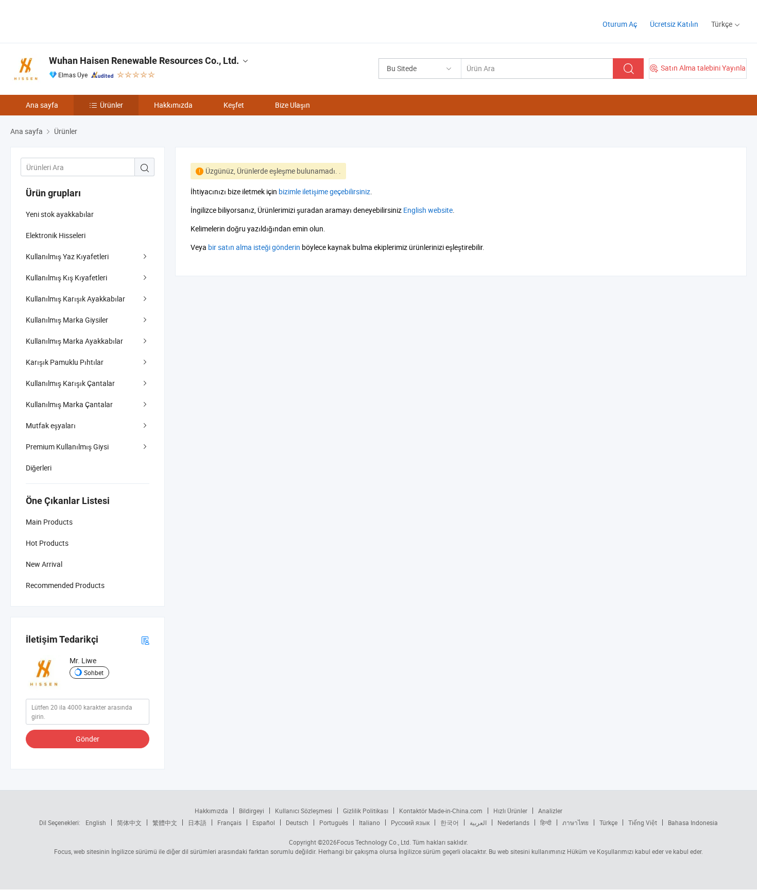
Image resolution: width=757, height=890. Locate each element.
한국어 (449, 822)
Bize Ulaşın (292, 105)
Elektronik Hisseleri (55, 235)
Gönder (87, 739)
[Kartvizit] (145, 640)
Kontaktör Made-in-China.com (441, 811)
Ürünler (111, 105)
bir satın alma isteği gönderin (254, 247)
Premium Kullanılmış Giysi (67, 446)
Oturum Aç (620, 24)
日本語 (197, 822)
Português (333, 822)
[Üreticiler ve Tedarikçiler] (76, 20)
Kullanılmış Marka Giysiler (67, 320)
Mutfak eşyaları (51, 425)
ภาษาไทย (575, 822)
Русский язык (410, 822)
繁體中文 (164, 822)
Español (263, 822)
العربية (478, 822)
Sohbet (94, 672)
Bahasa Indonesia (693, 822)
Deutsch (297, 822)
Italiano (369, 822)
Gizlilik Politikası (365, 811)
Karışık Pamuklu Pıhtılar (65, 362)
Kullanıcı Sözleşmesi (303, 811)
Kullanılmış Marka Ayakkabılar (74, 341)
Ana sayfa (42, 105)
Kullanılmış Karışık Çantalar (70, 383)
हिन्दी (546, 822)
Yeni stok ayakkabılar (60, 214)
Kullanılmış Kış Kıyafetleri (66, 277)
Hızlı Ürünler (510, 811)
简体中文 (129, 822)
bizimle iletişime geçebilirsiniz (324, 191)
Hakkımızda (173, 105)
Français (229, 822)
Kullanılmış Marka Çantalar (69, 404)
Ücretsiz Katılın (674, 24)
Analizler (550, 811)
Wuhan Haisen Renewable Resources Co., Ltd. (144, 60)
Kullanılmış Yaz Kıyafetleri (67, 256)
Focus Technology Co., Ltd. (374, 842)
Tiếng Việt (642, 822)
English (95, 822)
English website (428, 210)
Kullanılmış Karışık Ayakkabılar (75, 299)
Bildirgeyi (251, 811)
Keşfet (233, 105)
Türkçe (608, 822)
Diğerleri (38, 468)
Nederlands (513, 822)
